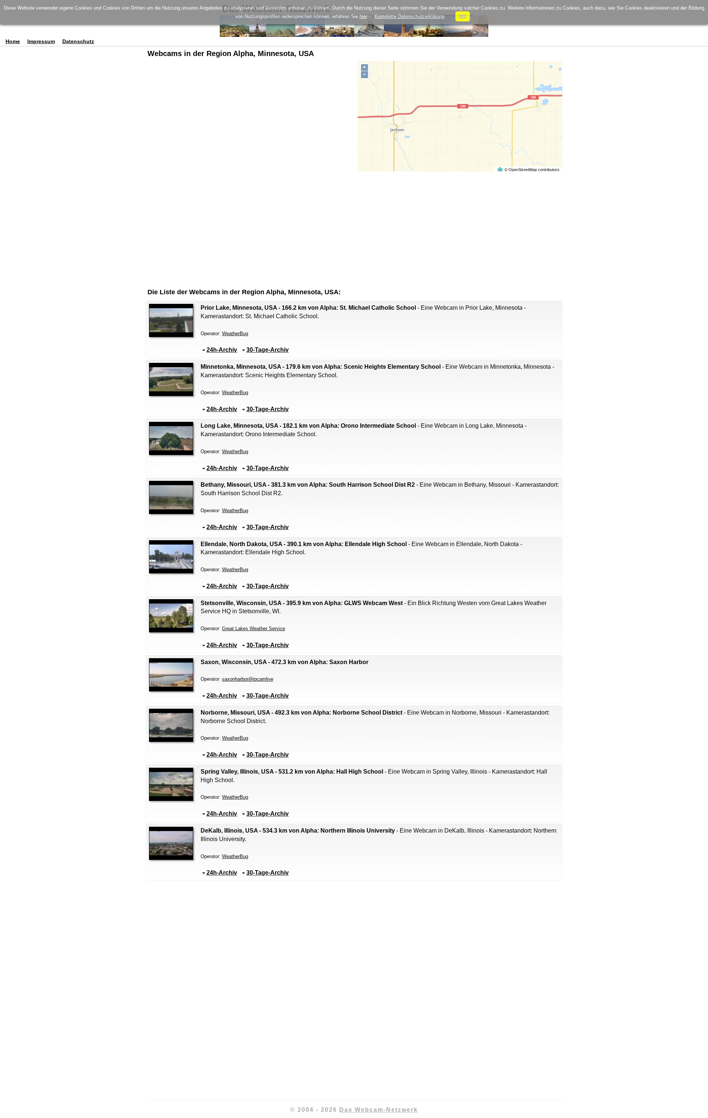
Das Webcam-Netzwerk (378, 1110)
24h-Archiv (221, 350)
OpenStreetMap (523, 169)
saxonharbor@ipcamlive (247, 679)
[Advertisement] (248, 83)
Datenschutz (78, 41)
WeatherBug (235, 333)
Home (13, 41)
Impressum (41, 41)
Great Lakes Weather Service (253, 628)
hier (363, 16)
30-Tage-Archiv (267, 350)
